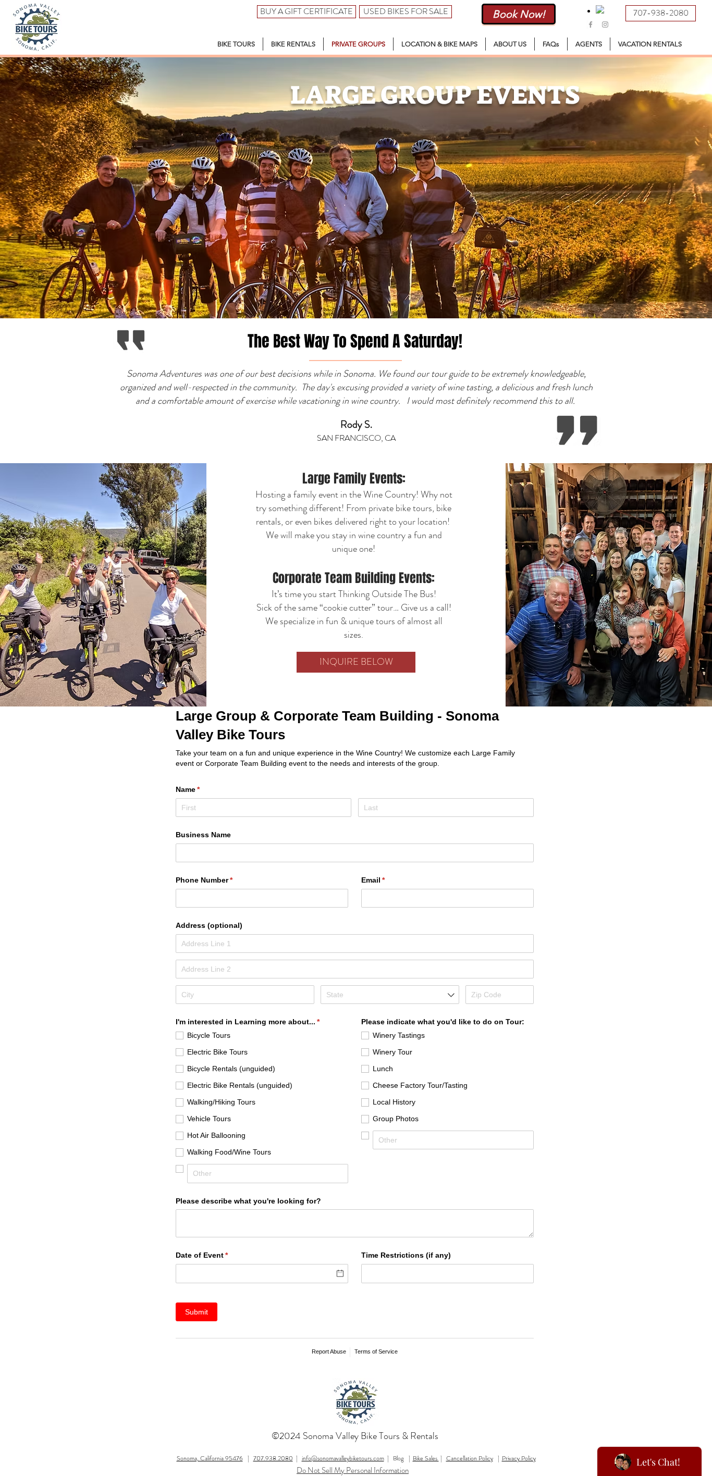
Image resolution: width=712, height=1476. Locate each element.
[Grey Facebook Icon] (590, 24)
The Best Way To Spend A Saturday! (355, 341)
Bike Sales (426, 1458)
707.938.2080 (273, 1458)
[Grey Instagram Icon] (605, 24)
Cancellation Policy (469, 1458)
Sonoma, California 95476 (210, 1458)
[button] (236, 44)
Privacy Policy (519, 1458)
